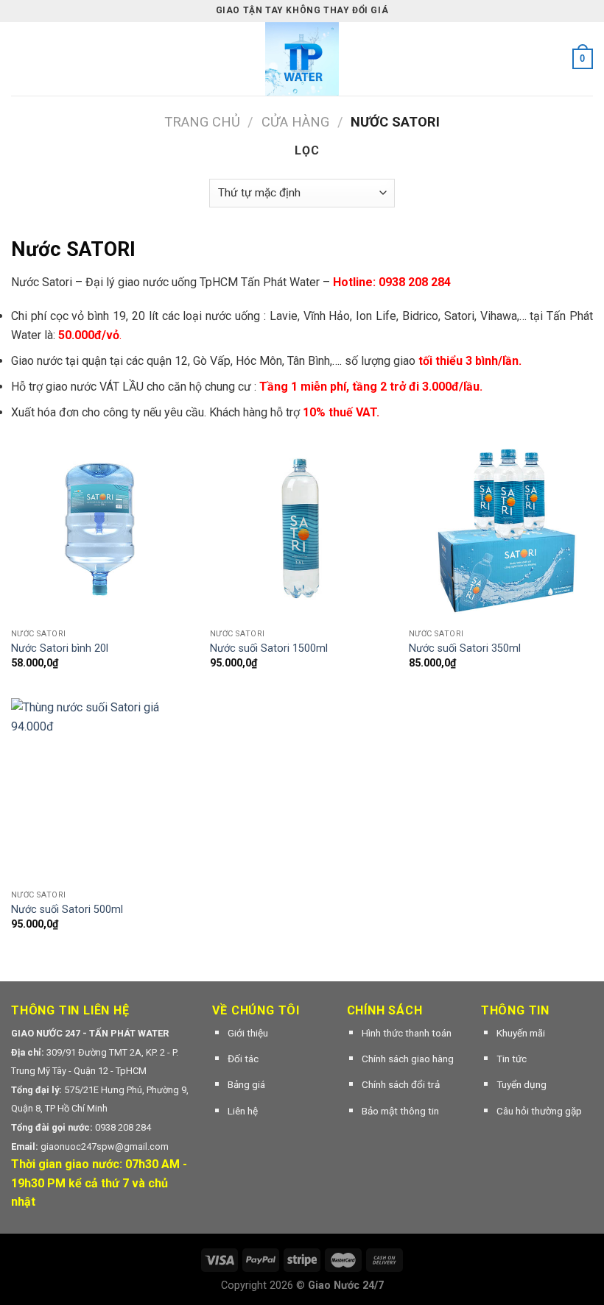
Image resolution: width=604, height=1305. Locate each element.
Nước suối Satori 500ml (67, 909)
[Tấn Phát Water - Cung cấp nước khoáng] (302, 59)
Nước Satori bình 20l (59, 648)
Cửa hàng (295, 121)
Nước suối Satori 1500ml (269, 648)
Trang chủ (202, 121)
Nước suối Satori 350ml (465, 648)
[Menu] (20, 58)
